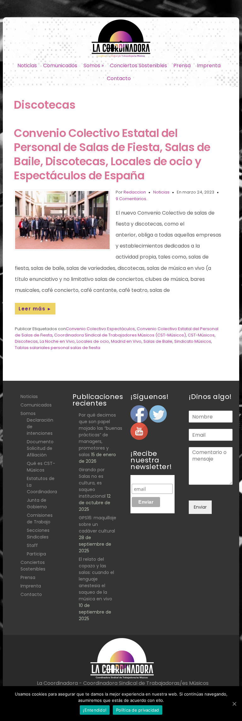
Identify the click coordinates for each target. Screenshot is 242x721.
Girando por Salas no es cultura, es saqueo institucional (92, 483)
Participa (36, 554)
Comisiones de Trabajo (40, 518)
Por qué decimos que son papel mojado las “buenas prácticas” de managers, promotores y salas (100, 435)
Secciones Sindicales (38, 533)
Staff (32, 545)
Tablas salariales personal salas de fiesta (57, 348)
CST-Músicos (201, 335)
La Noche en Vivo (57, 341)
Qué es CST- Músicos (41, 466)
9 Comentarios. (131, 199)
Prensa (182, 65)
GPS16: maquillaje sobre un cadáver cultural (97, 524)
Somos (94, 65)
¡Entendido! (95, 710)
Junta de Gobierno (37, 503)
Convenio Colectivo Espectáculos (100, 329)
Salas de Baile (157, 341)
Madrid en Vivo (126, 341)
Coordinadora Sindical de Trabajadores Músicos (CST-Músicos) (120, 335)
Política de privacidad (137, 710)
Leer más (35, 308)
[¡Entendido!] (234, 704)
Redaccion (135, 192)
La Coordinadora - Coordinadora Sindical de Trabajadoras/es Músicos (123, 683)
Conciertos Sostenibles (138, 65)
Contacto (119, 78)
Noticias (27, 65)
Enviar (200, 507)
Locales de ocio (93, 341)
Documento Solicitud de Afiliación (40, 448)
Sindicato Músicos (192, 341)
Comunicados (60, 65)
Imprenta (209, 65)
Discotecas (26, 341)
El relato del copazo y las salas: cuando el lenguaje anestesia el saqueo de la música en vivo (96, 579)
